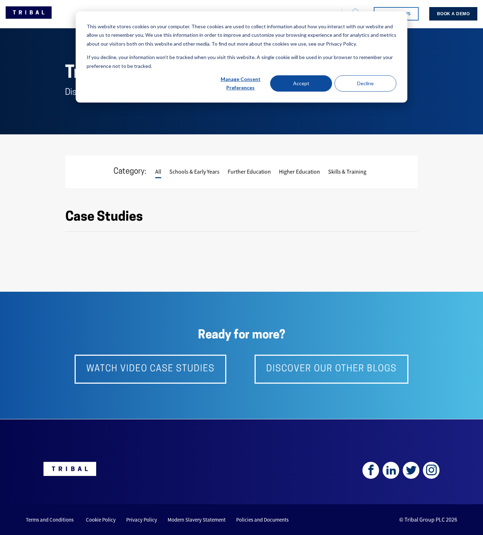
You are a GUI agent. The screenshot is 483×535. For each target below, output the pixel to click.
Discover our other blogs (331, 369)
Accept (301, 83)
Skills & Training (347, 171)
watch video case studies (150, 369)
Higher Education (299, 171)
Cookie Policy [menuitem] (101, 519)
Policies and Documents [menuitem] (262, 519)
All (158, 171)
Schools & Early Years (194, 171)
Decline (365, 83)
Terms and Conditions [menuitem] (50, 519)
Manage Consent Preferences (241, 83)
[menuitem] (453, 14)
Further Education (249, 171)
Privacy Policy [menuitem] (141, 519)
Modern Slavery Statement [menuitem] (197, 519)
